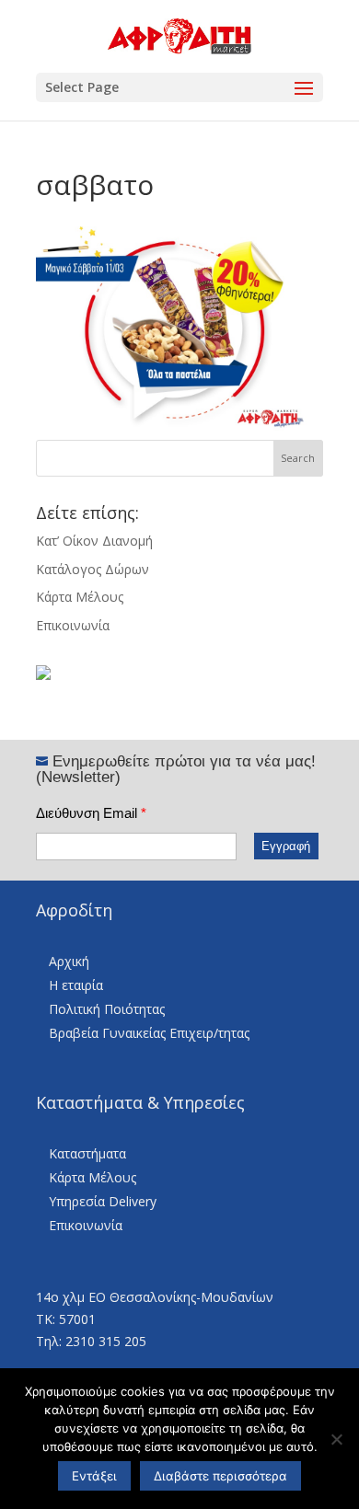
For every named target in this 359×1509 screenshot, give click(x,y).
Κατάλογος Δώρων (92, 569)
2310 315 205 (105, 1341)
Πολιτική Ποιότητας (107, 1009)
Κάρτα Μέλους (79, 596)
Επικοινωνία (73, 625)
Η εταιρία (76, 985)
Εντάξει (94, 1476)
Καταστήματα (87, 1153)
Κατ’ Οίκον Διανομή (94, 540)
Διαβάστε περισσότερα (220, 1476)
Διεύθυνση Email (91, 813)
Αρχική (69, 961)
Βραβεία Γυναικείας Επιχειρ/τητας (149, 1033)
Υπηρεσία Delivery (102, 1201)
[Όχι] (336, 1439)
